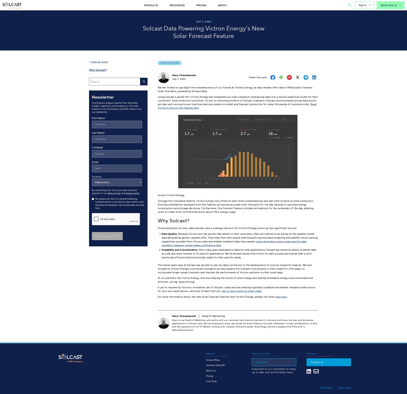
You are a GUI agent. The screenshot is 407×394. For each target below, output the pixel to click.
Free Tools (211, 381)
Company (98, 147)
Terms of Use (344, 387)
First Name (99, 117)
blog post (281, 296)
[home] (12, 5)
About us (211, 370)
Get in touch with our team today (242, 291)
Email (96, 161)
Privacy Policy (326, 387)
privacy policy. (133, 193)
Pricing (209, 376)
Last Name (99, 132)
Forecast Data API (215, 365)
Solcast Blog (212, 359)
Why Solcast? (98, 70)
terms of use (114, 193)
